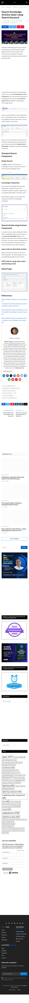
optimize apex (5, 804)
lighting (17, 782)
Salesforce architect (21, 819)
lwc (15, 393)
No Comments (6, 22)
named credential (15, 801)
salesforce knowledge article (9, 398)
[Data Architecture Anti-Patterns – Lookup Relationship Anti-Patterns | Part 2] (14, 517)
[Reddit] (18, 375)
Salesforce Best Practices (8, 823)
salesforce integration (8, 826)
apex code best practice (9, 760)
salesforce (10, 813)
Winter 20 (5, 833)
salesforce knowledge (7, 395)
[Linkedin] (3, 375)
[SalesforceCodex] (15, 2)
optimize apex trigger (7, 806)
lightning (8, 786)
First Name (5, 858)
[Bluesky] (21, 375)
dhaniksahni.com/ (7, 371)
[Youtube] (12, 379)
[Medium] (9, 379)
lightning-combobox (20, 786)
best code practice (16, 772)
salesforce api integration (8, 819)
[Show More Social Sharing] (26, 26)
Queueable (16, 806)
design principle (7, 777)
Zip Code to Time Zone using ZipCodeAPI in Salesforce (21, 414)
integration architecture (8, 782)
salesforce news (20, 828)
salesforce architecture (8, 821)
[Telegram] (25, 375)
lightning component (11, 792)
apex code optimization (8, 762)
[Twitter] (11, 375)
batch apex (6, 772)
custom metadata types (20, 775)
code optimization (7, 775)
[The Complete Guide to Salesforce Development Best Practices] (14, 491)
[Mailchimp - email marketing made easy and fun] (10, 872)
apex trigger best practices (8, 764)
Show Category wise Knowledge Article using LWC (8, 414)
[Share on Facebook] (5, 26)
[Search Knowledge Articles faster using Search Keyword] (14, 37)
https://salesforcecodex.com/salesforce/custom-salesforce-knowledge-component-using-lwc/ (14, 312)
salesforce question (6, 830)
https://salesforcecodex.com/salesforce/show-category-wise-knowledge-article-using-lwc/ (14, 320)
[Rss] (19, 379)
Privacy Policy (5, 979)
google (11, 780)
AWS (16, 770)
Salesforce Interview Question (8, 828)
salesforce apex (10, 817)
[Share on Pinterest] (20, 26)
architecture (8, 767)
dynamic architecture (19, 777)
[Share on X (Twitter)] (12, 26)
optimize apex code (15, 804)
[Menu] (3, 2)
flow (4, 780)
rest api (6, 809)
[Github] (14, 375)
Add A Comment (14, 538)
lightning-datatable (7, 393)
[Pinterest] (16, 379)
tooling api (21, 830)
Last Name (5, 863)
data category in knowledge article (10, 388)
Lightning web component (8, 390)
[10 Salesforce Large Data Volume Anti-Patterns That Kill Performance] (14, 465)
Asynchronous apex (7, 770)
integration (20, 780)
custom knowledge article (8, 385)
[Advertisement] (14, 76)
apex (7, 757)
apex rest (18, 762)
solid (15, 830)
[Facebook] (7, 375)
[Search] (26, 2)
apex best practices (20, 757)
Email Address (6, 852)
